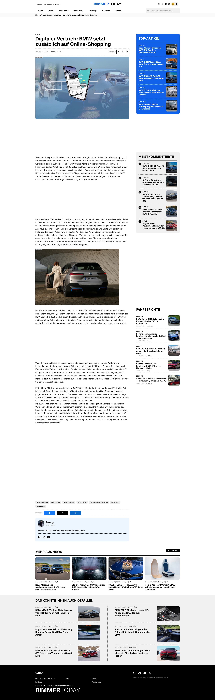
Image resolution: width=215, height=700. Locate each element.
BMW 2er (145, 192)
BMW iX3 (142, 45)
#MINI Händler (41, 506)
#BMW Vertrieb (82, 502)
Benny (53, 52)
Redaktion (150, 326)
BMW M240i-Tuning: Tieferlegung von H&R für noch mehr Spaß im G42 (152, 197)
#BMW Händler (55, 502)
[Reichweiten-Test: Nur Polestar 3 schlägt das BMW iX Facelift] (171, 211)
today (107, 4)
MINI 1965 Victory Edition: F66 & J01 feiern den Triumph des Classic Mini (54, 653)
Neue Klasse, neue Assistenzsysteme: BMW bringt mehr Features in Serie (50, 587)
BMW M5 (139, 361)
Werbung (38, 4)
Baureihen (63, 11)
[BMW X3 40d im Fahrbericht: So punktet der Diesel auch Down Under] (174, 350)
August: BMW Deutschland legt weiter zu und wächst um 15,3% (153, 225)
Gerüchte (106, 11)
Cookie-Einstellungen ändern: (44, 686)
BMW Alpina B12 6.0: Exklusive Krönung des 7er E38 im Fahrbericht (150, 321)
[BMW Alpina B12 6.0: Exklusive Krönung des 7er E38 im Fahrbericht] (174, 320)
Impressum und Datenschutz (45, 678)
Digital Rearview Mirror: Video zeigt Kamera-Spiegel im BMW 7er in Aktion (54, 632)
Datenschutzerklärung (63, 686)
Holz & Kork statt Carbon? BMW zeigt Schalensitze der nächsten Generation (160, 587)
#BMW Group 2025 (42, 502)
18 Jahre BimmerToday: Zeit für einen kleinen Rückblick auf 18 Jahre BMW (126, 587)
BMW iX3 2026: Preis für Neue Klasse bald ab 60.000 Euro (151, 78)
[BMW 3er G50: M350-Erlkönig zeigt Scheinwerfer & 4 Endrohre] (171, 106)
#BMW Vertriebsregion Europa (99, 502)
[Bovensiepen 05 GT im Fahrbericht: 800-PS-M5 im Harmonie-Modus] (174, 365)
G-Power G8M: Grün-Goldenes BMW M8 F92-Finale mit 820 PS (153, 182)
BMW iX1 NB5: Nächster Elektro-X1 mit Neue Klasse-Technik (151, 92)
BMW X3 (139, 346)
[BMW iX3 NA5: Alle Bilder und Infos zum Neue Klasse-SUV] (171, 63)
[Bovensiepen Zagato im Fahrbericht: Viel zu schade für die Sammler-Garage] (174, 335)
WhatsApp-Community (52, 4)
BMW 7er (139, 316)
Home (40, 11)
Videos (118, 11)
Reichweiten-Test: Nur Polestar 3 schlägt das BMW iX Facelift (152, 211)
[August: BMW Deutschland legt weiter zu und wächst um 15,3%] (171, 225)
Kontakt (66, 678)
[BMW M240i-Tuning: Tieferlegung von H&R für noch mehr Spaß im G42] (171, 196)
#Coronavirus (115, 502)
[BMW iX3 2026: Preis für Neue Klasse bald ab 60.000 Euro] (171, 77)
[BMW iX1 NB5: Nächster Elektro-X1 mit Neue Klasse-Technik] (171, 91)
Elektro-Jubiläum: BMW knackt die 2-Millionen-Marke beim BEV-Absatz (88, 587)
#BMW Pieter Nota (68, 502)
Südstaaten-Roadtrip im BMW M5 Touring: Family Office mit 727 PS (151, 379)
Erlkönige (93, 11)
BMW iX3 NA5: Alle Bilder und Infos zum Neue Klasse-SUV (151, 64)
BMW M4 (139, 331)
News (50, 11)
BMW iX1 (142, 87)
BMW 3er (142, 102)
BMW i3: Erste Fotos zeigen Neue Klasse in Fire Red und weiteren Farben (132, 653)
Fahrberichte (78, 11)
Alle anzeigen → (172, 551)
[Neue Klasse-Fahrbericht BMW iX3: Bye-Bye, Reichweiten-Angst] (171, 49)
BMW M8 (145, 177)
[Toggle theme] (174, 4)
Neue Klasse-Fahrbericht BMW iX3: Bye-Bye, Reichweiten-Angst (150, 50)
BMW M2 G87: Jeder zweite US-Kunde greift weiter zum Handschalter (132, 613)
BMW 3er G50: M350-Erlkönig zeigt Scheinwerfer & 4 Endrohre (151, 106)
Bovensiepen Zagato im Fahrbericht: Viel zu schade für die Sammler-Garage (151, 336)
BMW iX (145, 207)
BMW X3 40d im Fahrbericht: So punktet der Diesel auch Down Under (150, 351)
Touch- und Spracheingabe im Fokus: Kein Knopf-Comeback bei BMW (132, 632)
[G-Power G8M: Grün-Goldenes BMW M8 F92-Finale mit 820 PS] (171, 181)
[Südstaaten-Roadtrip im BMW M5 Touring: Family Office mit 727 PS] (174, 380)
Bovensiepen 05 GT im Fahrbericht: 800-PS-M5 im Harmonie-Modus (148, 365)
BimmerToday (40, 15)
